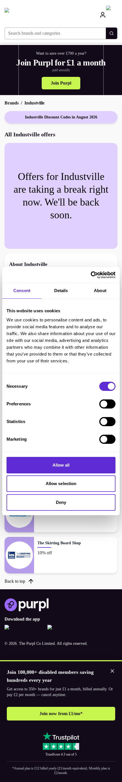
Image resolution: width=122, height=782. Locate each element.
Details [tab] (61, 290)
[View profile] (102, 14)
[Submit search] (111, 33)
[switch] (107, 404)
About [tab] (100, 290)
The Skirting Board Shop (59, 543)
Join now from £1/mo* (61, 713)
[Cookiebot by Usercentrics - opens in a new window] (90, 275)
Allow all (61, 465)
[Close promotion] (112, 671)
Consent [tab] (21, 290)
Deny (61, 502)
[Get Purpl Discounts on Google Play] (66, 630)
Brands (12, 102)
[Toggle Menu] (111, 15)
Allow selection (61, 483)
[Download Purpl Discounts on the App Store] (24, 630)
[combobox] (55, 33)
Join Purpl (61, 83)
